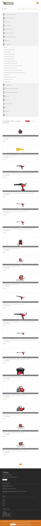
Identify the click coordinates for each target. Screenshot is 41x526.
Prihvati (13, 524)
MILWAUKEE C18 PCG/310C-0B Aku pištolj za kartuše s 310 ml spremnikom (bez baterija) (17, 173)
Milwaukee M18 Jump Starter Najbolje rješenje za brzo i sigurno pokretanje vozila (14, 491)
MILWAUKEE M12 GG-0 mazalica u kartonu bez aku (11, 266)
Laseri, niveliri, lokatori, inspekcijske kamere (10, 63)
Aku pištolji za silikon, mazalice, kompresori (10, 67)
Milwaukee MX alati (7, 81)
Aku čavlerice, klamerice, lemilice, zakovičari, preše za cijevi (13, 65)
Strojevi (3, 500)
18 (35, 121)
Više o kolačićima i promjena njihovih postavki (23, 524)
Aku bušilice (6, 47)
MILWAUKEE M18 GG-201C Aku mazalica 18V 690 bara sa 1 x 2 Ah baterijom (15, 450)
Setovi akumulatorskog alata (8, 79)
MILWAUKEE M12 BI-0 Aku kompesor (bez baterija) (11, 248)
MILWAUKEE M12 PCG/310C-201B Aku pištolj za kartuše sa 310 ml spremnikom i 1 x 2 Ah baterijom (19, 321)
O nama (3, 499)
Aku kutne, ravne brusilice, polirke (9, 56)
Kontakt (3, 505)
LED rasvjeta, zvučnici (7, 74)
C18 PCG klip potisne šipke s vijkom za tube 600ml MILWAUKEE (13, 137)
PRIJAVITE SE (5, 479)
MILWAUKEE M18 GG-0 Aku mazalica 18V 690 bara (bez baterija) (13, 432)
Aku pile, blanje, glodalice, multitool (9, 58)
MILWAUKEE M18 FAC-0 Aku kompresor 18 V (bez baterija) (12, 377)
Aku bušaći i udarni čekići (8, 51)
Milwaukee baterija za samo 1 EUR (7, 485)
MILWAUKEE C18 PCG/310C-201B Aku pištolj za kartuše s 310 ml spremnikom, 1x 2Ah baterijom (18, 193)
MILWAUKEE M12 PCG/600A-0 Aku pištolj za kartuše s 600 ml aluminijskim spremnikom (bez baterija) (19, 339)
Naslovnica (19, 8)
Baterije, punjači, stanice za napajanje (10, 77)
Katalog (23, 8)
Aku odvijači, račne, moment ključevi (9, 54)
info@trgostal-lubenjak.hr (8, 516)
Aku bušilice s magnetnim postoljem (9, 49)
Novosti (3, 503)
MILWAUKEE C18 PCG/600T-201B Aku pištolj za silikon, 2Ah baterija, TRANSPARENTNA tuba (18, 229)
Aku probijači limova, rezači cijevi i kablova (10, 61)
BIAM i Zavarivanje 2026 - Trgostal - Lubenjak (9, 488)
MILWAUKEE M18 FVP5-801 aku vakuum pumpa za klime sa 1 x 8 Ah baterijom (16, 414)
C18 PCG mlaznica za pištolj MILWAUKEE (9, 155)
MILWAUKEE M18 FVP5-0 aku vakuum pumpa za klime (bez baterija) (14, 395)
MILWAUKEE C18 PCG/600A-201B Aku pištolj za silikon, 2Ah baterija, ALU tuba (15, 211)
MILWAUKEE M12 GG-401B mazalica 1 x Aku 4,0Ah (11, 284)
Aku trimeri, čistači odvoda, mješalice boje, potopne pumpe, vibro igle (14, 72)
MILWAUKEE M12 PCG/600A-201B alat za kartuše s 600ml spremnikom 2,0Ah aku (16, 359)
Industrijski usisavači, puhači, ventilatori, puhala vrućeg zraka (13, 70)
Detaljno (20, 135)
